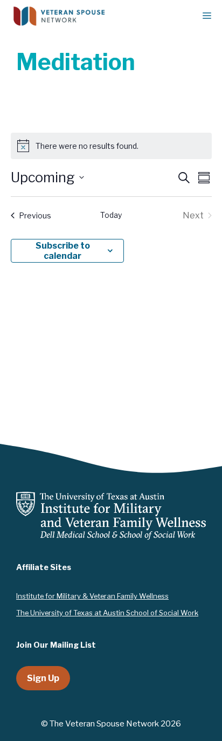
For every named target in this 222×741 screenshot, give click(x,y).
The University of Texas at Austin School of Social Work (107, 612)
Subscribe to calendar (63, 251)
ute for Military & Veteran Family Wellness (101, 596)
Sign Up (43, 678)
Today (111, 214)
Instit (24, 596)
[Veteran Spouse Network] (59, 16)
